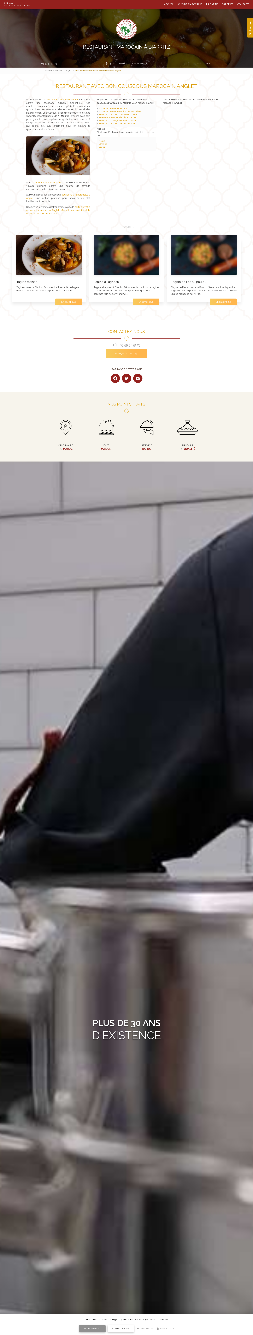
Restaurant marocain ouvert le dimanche (117, 123)
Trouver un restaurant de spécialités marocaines (120, 111)
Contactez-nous (203, 63)
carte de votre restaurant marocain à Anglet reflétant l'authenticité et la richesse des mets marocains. (58, 210)
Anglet (68, 70)
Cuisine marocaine (190, 4)
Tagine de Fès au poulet (188, 282)
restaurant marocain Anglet (62, 99)
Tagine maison (26, 282)
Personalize (146, 1329)
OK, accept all (93, 1328)
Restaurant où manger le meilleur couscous (118, 120)
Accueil (169, 4)
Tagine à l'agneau (106, 282)
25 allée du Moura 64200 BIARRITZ (128, 63)
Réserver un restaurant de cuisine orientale (117, 117)
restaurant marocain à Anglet (49, 182)
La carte (212, 4)
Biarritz (102, 147)
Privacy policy (166, 1329)
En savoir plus (68, 301)
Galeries (227, 4)
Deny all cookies (121, 1328)
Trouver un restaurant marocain (113, 108)
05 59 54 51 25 (49, 63)
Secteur (58, 70)
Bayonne (103, 144)
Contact (243, 4)
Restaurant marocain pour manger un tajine (118, 114)
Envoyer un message (126, 353)
